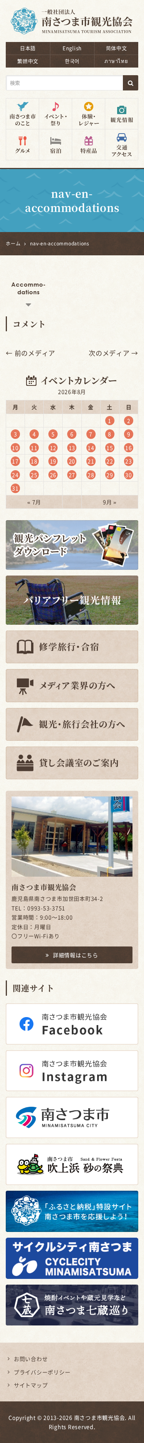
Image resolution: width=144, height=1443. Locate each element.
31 (15, 488)
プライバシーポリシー (42, 1372)
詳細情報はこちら (75, 955)
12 (53, 447)
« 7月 (34, 502)
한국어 (72, 60)
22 (109, 461)
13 (72, 447)
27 (72, 475)
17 (15, 461)
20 (72, 461)
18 (34, 461)
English (72, 48)
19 (53, 461)
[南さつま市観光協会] (72, 16)
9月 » (110, 502)
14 (91, 447)
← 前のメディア (30, 353)
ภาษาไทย (116, 60)
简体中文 (116, 48)
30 (128, 475)
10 (15, 447)
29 (109, 475)
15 (109, 447)
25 (34, 475)
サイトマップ (31, 1385)
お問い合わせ (31, 1358)
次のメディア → (113, 353)
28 (91, 475)
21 (91, 461)
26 (53, 475)
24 (15, 475)
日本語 (28, 48)
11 (34, 447)
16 (128, 447)
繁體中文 (27, 60)
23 (128, 461)
